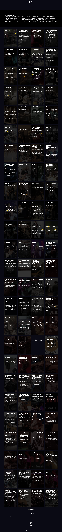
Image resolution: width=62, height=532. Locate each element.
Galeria (44, 7)
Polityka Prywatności (34, 515)
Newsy (21, 7)
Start (17, 7)
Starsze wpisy (31, 509)
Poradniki (34, 7)
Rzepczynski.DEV (47, 515)
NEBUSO (46, 516)
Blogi (26, 7)
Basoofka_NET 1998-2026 (31, 530)
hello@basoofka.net (34, 514)
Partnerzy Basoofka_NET (48, 514)
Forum (39, 7)
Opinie (30, 7)
